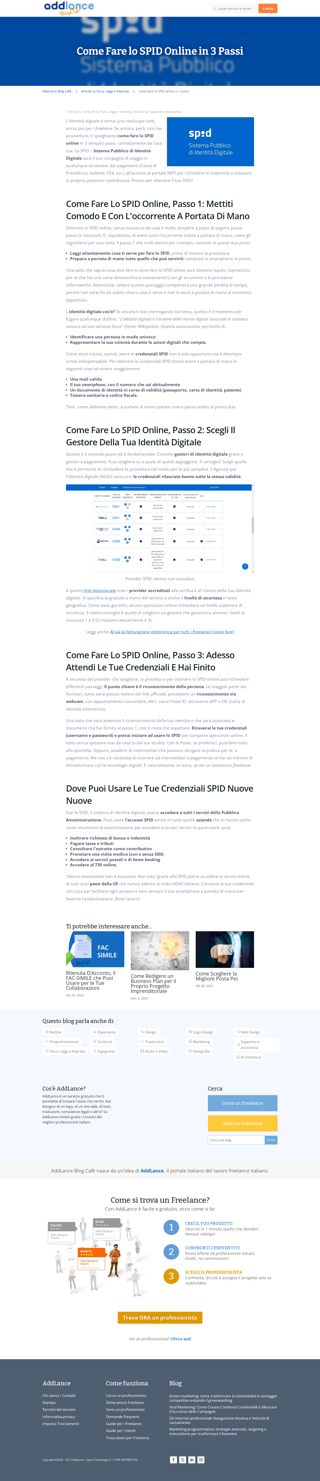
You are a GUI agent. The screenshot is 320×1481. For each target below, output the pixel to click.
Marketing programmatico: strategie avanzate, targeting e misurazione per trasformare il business (217, 1431)
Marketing (201, 1041)
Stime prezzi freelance (125, 1402)
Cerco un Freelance (242, 1103)
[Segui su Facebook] (173, 1459)
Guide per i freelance (123, 1423)
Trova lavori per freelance (127, 1437)
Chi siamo (50, 1395)
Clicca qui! (180, 1338)
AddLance (152, 1170)
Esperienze (107, 1032)
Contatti (69, 1395)
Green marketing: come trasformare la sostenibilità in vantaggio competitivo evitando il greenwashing (223, 1398)
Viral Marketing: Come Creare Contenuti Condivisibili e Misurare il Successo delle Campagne (223, 1409)
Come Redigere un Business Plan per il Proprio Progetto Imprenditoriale (153, 983)
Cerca (268, 8)
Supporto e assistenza (250, 1044)
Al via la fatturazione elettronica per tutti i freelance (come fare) (172, 632)
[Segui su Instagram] (200, 1459)
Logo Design (203, 1032)
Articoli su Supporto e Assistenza (158, 112)
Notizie (55, 1032)
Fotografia (201, 1051)
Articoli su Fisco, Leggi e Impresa (108, 112)
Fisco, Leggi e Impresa (67, 1051)
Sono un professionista (125, 1409)
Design (151, 1032)
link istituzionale (99, 590)
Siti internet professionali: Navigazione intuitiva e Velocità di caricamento (219, 1420)
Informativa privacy (58, 1416)
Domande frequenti (123, 1416)
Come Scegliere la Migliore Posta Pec (217, 976)
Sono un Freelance (243, 1123)
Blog (175, 1383)
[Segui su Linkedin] (191, 1459)
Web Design (250, 1032)
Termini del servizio (58, 1409)
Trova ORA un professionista (160, 1317)
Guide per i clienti (120, 1430)
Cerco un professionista (126, 1395)
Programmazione (64, 1041)
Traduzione (154, 1041)
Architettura (251, 1057)
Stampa (48, 1402)
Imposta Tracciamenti (60, 1423)
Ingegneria (106, 1051)
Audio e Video (156, 1051)
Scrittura (105, 1041)
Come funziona (127, 1383)
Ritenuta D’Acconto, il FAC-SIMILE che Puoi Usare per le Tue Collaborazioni (91, 980)
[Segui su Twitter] (182, 1459)
